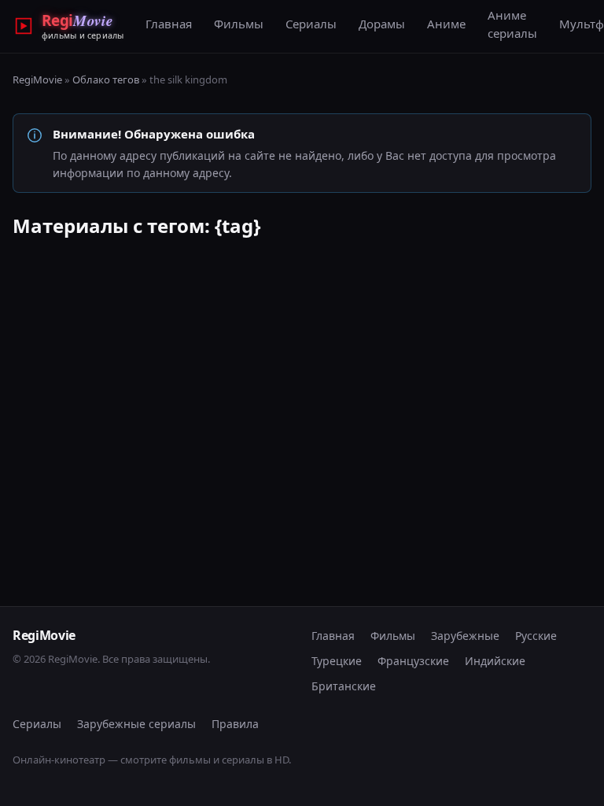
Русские (536, 635)
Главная (168, 23)
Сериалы (311, 23)
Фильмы (238, 23)
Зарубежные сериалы (136, 723)
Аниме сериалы (512, 24)
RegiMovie (37, 79)
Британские (343, 685)
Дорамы (382, 23)
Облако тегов (105, 79)
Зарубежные (465, 635)
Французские (413, 660)
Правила (235, 723)
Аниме (446, 23)
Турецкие (336, 660)
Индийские (495, 660)
